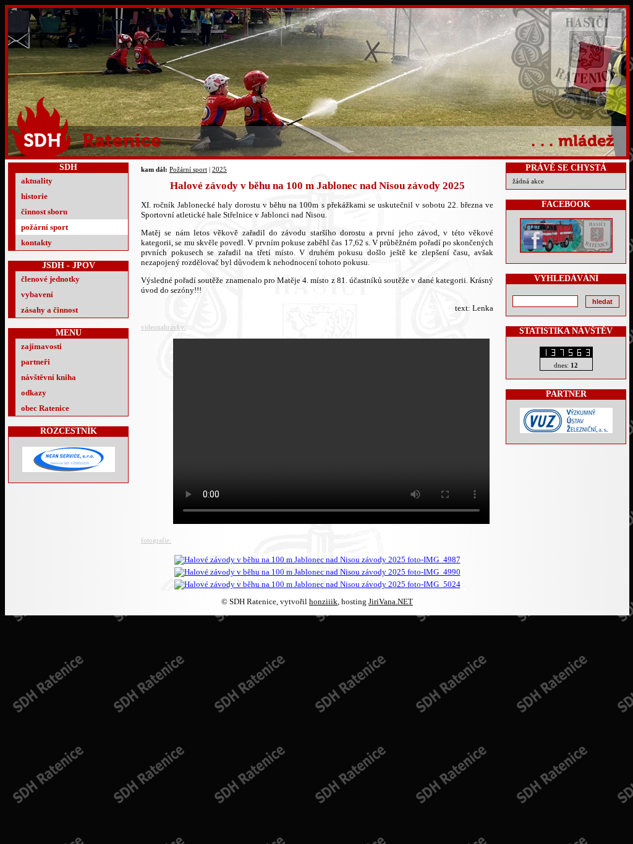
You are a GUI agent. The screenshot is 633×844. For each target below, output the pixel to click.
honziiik (323, 601)
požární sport (44, 227)
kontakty (36, 242)
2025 (219, 169)
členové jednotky (50, 279)
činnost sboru (44, 211)
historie (34, 196)
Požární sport (188, 169)
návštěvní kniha (48, 377)
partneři (35, 361)
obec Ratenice (45, 408)
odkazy (33, 392)
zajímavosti (41, 346)
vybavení (37, 294)
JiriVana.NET (390, 601)
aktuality (37, 180)
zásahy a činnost (49, 309)
